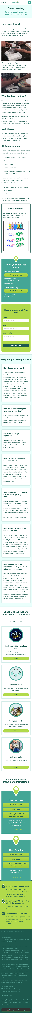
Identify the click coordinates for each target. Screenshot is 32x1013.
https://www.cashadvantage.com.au (15, 988)
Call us (29, 2)
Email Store (16, 809)
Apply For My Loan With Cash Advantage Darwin (16, 865)
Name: (5, 317)
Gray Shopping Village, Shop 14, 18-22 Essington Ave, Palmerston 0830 (12, 281)
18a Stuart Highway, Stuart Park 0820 (9, 295)
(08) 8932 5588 (16, 275)
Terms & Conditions (16, 1000)
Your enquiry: (7, 333)
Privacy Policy (5, 1000)
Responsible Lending (16, 1002)
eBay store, (18, 138)
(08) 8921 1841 (16, 291)
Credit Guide (27, 1000)
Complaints (5, 1002)
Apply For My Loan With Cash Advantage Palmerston (16, 815)
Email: (5, 325)
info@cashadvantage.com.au (12, 991)
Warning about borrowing (17, 1010)
